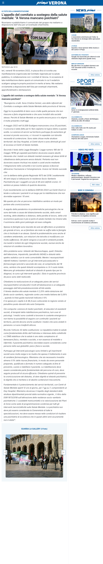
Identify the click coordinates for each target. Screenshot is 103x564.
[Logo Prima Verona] (51, 3)
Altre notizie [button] (95, 75)
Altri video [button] (96, 185)
